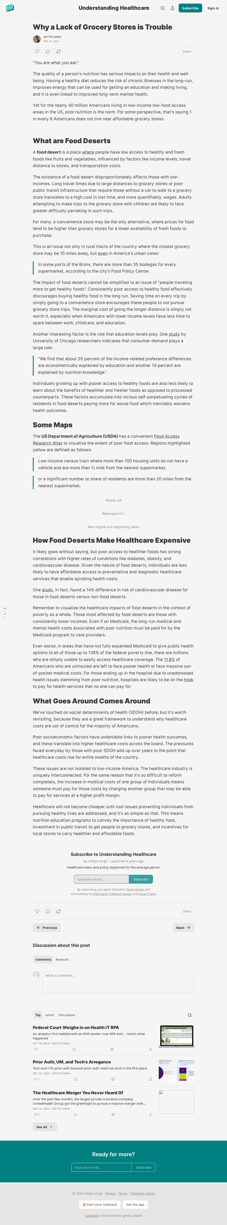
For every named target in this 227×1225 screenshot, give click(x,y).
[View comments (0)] (47, 51)
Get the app (135, 1204)
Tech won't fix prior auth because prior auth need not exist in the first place (90, 1068)
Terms (122, 1193)
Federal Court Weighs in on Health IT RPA (76, 1027)
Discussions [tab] (67, 1015)
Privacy (110, 1193)
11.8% (169, 659)
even (103, 253)
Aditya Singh (52, 36)
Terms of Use (134, 889)
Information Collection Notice (112, 894)
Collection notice (142, 1193)
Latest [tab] (49, 1015)
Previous (50, 927)
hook (188, 679)
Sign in (213, 8)
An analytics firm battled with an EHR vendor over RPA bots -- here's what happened (89, 1035)
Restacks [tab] (62, 960)
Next (180, 927)
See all (41, 1127)
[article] (113, 1038)
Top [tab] (38, 1015)
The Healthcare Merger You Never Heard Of (78, 1092)
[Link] (26, 140)
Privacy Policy (147, 894)
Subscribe (190, 8)
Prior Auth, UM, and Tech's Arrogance (72, 1062)
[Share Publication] (172, 8)
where (88, 152)
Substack (91, 1215)
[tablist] (52, 959)
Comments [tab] (43, 960)
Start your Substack (102, 1204)
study (174, 334)
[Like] (37, 51)
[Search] (162, 8)
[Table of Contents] (5, 612)
